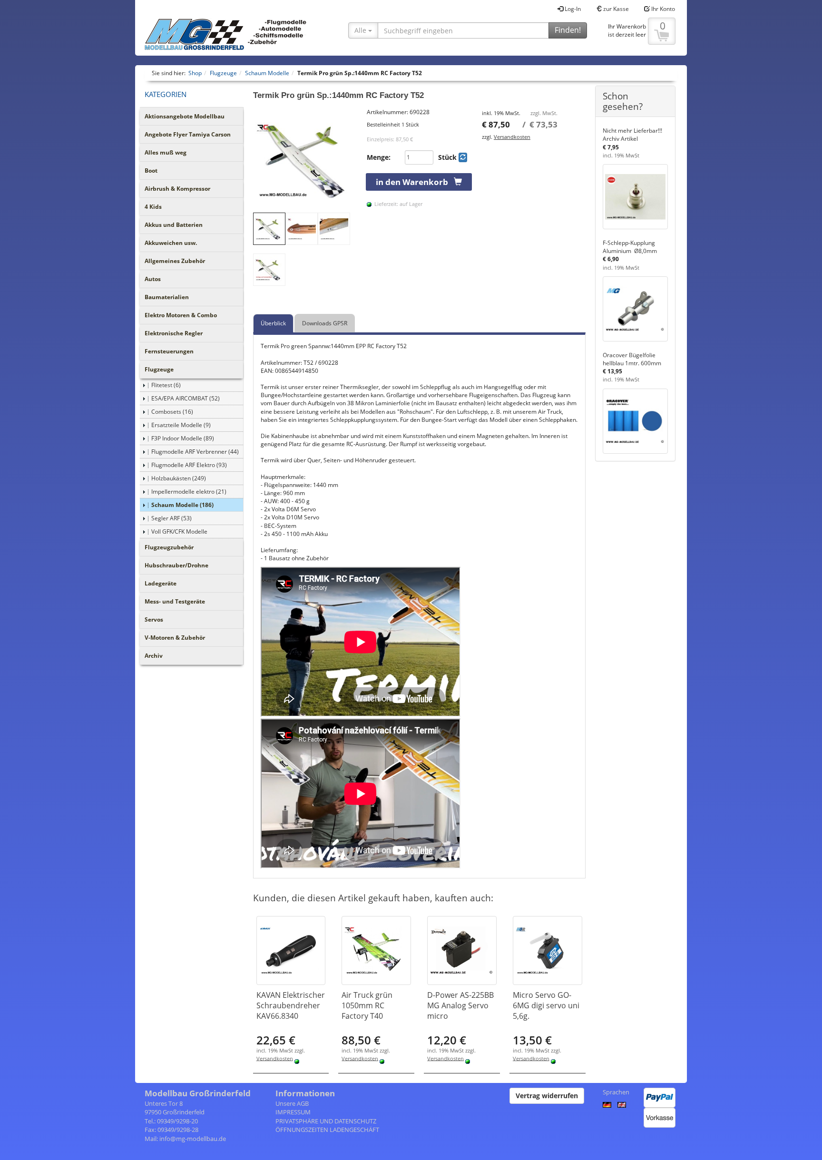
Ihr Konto (662, 9)
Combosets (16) (172, 412)
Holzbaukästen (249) (178, 478)
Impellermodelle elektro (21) (188, 491)
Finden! (568, 30)
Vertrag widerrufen (547, 1095)
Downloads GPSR (324, 323)
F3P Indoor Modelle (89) (182, 438)
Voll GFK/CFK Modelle (179, 531)
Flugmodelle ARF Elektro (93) (189, 465)
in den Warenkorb (415, 181)
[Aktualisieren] (463, 157)
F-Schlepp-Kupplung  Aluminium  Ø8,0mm (630, 247)
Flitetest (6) (166, 385)
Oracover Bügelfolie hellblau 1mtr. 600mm (632, 359)
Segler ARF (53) (171, 518)
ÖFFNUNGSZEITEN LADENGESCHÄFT (327, 1129)
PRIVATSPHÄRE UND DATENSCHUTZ (325, 1121)
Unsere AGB (292, 1103)
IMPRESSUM (293, 1112)
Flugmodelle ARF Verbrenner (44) (195, 452)
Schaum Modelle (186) (182, 505)
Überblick (273, 323)
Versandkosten (512, 136)
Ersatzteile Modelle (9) (181, 425)
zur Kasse (615, 9)
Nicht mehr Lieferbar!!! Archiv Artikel (632, 135)
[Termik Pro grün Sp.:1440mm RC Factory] (305, 160)
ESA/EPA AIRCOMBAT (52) (185, 398)
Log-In (572, 9)
